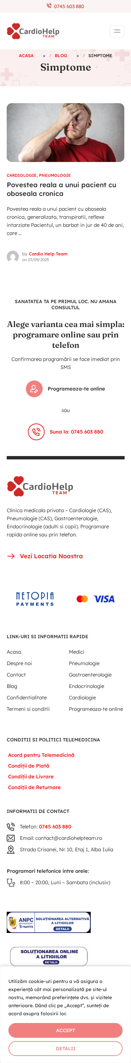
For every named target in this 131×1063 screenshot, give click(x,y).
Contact (16, 674)
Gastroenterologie (90, 674)
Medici (76, 652)
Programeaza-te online (76, 388)
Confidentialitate (27, 697)
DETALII (66, 1049)
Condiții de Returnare (34, 787)
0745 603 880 (67, 6)
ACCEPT (65, 1030)
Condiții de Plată (28, 766)
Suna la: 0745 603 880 (76, 431)
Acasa (14, 652)
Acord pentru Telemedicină (41, 755)
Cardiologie (22, 175)
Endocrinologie (86, 686)
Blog (12, 686)
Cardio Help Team (48, 253)
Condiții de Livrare (31, 776)
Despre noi (19, 663)
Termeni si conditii (28, 709)
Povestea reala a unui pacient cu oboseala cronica (61, 189)
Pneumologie (55, 175)
